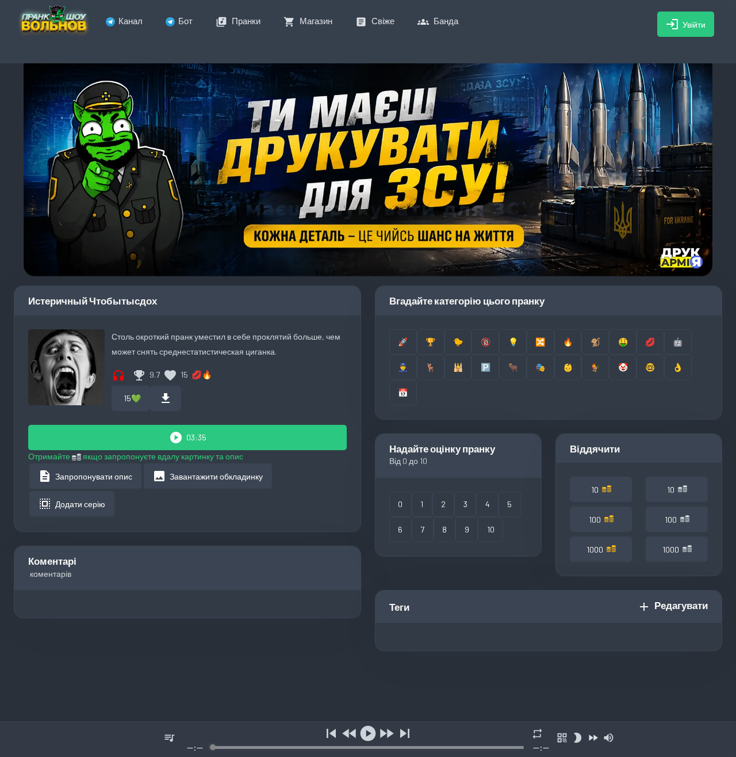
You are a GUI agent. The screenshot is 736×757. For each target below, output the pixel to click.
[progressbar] (367, 747)
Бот (185, 21)
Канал (130, 21)
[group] (368, 739)
